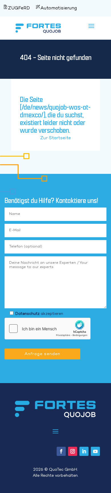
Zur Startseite (55, 138)
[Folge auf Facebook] (61, 451)
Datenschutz (27, 314)
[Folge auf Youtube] (95, 451)
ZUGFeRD (19, 8)
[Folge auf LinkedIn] (84, 451)
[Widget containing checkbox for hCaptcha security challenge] (48, 328)
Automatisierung (58, 8)
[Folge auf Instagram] (72, 451)
